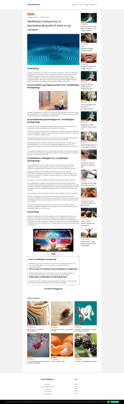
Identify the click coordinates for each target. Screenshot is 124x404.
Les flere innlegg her (53, 288)
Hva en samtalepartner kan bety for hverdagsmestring (88, 107)
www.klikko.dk (49, 394)
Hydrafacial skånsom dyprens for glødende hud (88, 165)
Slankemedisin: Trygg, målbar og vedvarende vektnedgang (88, 243)
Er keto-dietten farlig (57, 361)
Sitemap (76, 393)
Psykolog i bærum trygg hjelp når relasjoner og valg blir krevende (88, 28)
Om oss (80, 5)
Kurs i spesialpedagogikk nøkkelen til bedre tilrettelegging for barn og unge (88, 49)
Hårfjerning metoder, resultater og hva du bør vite (89, 127)
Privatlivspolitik (114, 401)
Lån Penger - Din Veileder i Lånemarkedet (35, 330)
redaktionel (30, 14)
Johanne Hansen (44, 17)
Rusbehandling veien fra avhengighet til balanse (88, 146)
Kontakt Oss (93, 5)
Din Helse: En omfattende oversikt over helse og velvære (85, 330)
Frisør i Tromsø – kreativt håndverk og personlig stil (87, 223)
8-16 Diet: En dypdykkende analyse (86, 361)
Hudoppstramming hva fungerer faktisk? (88, 68)
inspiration (83, 22)
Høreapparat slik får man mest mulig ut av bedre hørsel (88, 203)
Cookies (86, 5)
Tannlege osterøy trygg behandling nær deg (88, 184)
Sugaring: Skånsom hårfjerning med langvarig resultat (87, 87)
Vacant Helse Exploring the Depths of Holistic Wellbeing (38, 362)
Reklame (74, 5)
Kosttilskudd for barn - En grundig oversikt (62, 330)
